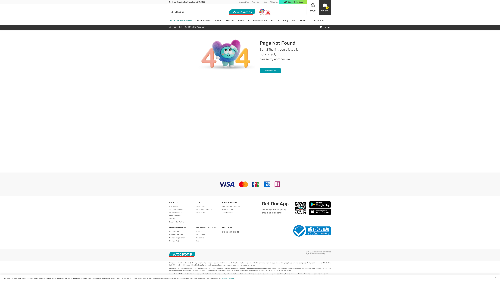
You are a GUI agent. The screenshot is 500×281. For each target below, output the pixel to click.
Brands (317, 20)
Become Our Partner (177, 222)
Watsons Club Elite (176, 235)
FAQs (197, 241)
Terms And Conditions (204, 209)
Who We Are (173, 206)
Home (302, 20)
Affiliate (172, 219)
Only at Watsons (203, 20)
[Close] (496, 277)
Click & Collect (227, 212)
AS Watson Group (175, 212)
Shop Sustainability (176, 209)
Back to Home (270, 71)
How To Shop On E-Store (231, 206)
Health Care (243, 20)
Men (294, 20)
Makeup (218, 20)
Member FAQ (174, 241)
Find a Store (256, 2)
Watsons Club (174, 231)
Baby (285, 20)
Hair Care (274, 20)
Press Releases (174, 216)
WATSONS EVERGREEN (181, 20)
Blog (265, 2)
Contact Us (200, 238)
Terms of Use (200, 212)
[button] (325, 7)
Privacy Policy (201, 206)
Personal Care (260, 20)
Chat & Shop (200, 235)
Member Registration (177, 238)
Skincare (230, 20)
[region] (250, 277)
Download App (244, 2)
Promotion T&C (227, 209)
